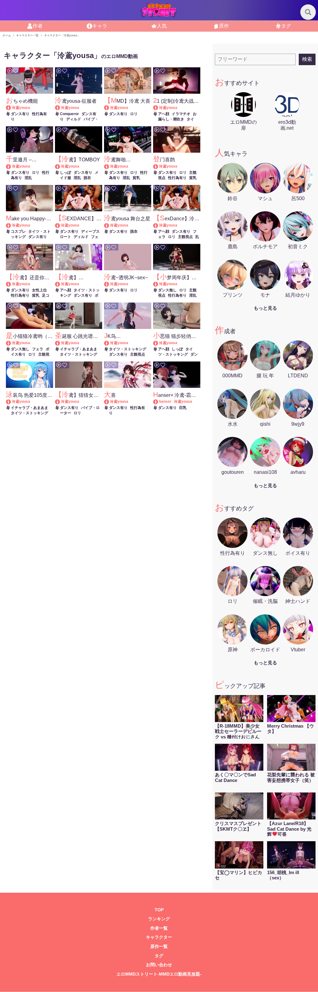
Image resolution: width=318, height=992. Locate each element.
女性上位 (39, 290)
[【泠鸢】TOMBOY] (60, 166)
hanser (165, 401)
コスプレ (18, 231)
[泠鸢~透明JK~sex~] (109, 284)
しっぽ (65, 172)
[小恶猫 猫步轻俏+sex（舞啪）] (158, 343)
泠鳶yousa (21, 107)
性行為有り (177, 178)
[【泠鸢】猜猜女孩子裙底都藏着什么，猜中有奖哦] (60, 401)
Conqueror (69, 114)
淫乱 (28, 178)
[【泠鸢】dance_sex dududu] (60, 284)
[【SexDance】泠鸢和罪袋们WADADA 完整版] (158, 225)
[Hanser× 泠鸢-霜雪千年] (158, 401)
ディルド (73, 119)
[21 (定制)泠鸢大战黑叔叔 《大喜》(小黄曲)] (158, 107)
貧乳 (136, 178)
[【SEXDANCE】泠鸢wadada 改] (60, 225)
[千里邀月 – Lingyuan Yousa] (11, 166)
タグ (159, 956)
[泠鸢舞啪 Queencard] (109, 166)
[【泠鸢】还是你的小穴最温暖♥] (11, 284)
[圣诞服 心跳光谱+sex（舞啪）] (60, 343)
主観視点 (185, 237)
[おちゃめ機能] (11, 107)
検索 (307, 59)
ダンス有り (20, 114)
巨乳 (183, 408)
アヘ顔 (163, 114)
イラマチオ (181, 114)
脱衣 (87, 178)
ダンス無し (167, 290)
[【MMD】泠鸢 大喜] (109, 107)
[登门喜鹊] (158, 166)
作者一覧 (159, 928)
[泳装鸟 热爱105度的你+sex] (11, 401)
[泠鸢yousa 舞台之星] (109, 225)
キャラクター (159, 937)
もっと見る (265, 308)
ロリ (134, 114)
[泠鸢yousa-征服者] (60, 107)
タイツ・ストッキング (78, 354)
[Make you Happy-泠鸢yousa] (11, 225)
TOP (159, 910)
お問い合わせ (159, 965)
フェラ (37, 349)
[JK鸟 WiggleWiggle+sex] (109, 343)
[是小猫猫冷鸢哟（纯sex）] (11, 343)
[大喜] (109, 401)
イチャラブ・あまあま (78, 349)
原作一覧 (159, 946)
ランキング (159, 919)
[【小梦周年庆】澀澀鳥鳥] (158, 284)
